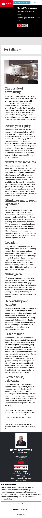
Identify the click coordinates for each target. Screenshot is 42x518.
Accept (21, 503)
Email (19, 14)
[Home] (20, 26)
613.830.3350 (23, 456)
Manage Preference (21, 509)
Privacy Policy (6, 499)
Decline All (21, 515)
